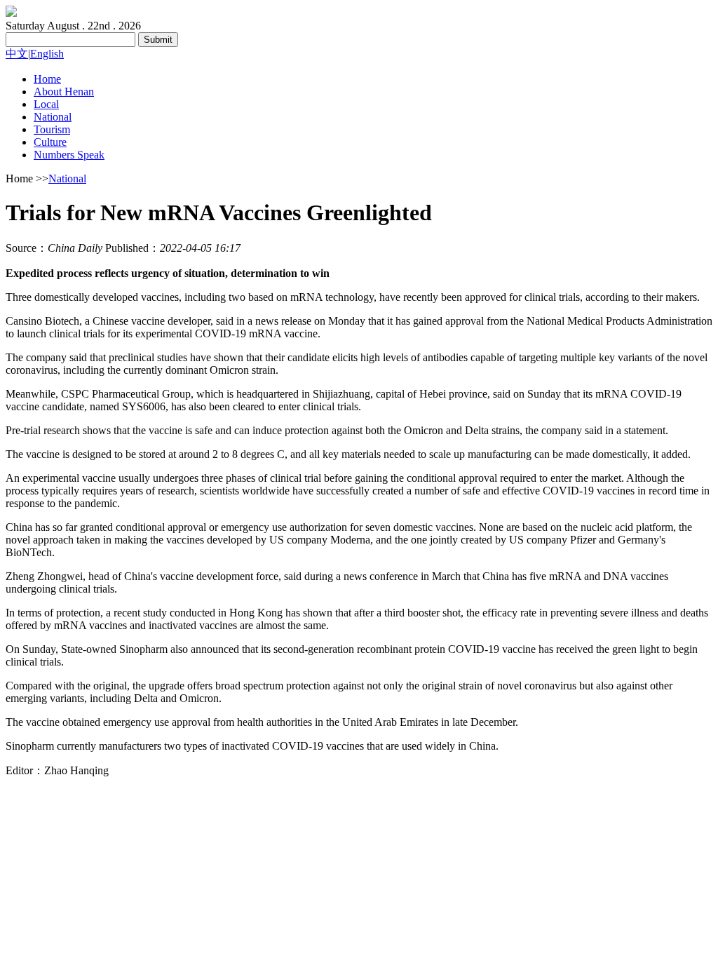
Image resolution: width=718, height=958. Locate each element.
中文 (17, 54)
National (53, 117)
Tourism (52, 129)
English (47, 54)
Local (46, 104)
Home (47, 79)
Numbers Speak (69, 155)
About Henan (64, 91)
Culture (50, 142)
